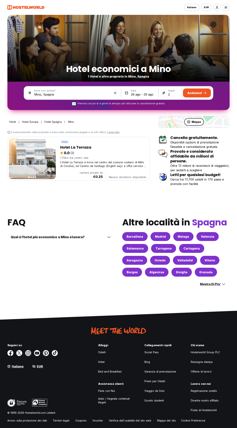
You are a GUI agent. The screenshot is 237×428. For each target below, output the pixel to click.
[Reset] (115, 92)
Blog (147, 361)
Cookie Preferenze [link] (193, 420)
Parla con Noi (106, 390)
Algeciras (156, 272)
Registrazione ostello (204, 390)
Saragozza (135, 260)
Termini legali (61, 420)
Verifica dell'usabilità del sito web (130, 420)
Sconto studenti (154, 400)
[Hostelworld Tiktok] (55, 353)
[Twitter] (19, 353)
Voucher (97, 420)
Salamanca (135, 248)
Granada (206, 272)
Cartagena (191, 248)
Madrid (160, 236)
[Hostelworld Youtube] (37, 353)
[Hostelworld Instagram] (28, 353)
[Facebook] (10, 353)
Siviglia (181, 272)
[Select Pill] (217, 7)
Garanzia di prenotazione (160, 371)
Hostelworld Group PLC (205, 352)
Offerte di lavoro (201, 371)
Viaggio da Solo (154, 390)
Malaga (183, 236)
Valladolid (185, 260)
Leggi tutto (113, 132)
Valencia (207, 236)
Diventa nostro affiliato (205, 400)
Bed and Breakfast (110, 371)
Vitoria (210, 260)
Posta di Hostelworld (204, 410)
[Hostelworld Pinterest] (46, 353)
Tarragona (164, 248)
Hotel (65, 141)
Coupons (81, 420)
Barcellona (135, 236)
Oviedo (160, 260)
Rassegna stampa (202, 361)
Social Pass (151, 352)
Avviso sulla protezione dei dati (27, 420)
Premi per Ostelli (154, 381)
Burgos (132, 272)
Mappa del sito (166, 420)
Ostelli (102, 352)
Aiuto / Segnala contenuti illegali (114, 400)
